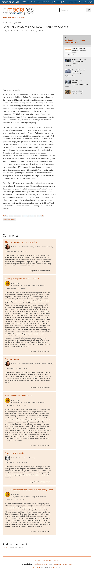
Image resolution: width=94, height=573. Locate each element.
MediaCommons (41, 564)
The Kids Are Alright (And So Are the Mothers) (79, 61)
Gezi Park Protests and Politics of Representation (78, 72)
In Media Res (46, 2)
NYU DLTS (56, 567)
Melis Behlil (16, 458)
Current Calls (13, 17)
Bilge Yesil (8, 31)
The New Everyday (85, 2)
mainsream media (29, 216)
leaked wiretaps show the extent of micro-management (29, 489)
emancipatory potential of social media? (22, 278)
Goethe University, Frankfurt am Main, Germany (37, 247)
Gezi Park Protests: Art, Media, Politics (75, 41)
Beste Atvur (16, 247)
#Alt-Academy (35, 2)
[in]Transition (56, 2)
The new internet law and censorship (21, 242)
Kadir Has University (28, 458)
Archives (22, 17)
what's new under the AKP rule (18, 395)
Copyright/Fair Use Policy (63, 564)
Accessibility (37, 567)
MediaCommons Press (70, 2)
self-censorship (15, 216)
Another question (12, 359)
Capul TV (40, 216)
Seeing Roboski (77, 91)
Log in (88, 2)
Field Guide (25, 2)
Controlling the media (14, 453)
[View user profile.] (7, 246)
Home (5, 17)
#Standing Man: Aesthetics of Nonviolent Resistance (80, 82)
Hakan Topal (78, 93)
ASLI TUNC (70, 86)
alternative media (9, 220)
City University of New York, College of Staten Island (31, 31)
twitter (5, 216)
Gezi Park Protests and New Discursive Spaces (79, 51)
